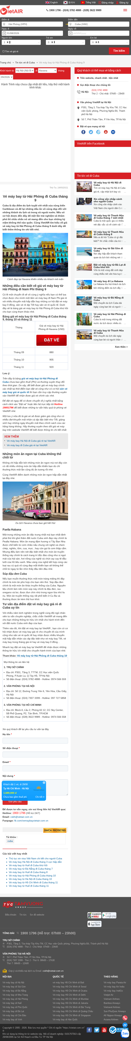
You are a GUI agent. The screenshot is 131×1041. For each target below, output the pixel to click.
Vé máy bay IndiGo (113, 990)
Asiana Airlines (111, 1019)
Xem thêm (120, 347)
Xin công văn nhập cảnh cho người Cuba (108, 200)
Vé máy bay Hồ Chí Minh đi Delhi (69, 995)
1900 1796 (18, 813)
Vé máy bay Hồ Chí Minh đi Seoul (69, 986)
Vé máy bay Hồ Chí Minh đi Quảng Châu (73, 1011)
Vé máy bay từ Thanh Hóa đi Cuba (109, 331)
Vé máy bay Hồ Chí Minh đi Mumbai (71, 999)
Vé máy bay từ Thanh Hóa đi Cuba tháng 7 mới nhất (109, 216)
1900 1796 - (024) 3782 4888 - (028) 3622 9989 (74, 10)
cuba (10, 841)
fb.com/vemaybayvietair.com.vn (31, 820)
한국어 (71, 2)
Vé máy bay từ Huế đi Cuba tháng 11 (28, 885)
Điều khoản (10, 914)
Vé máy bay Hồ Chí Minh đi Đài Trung (71, 1007)
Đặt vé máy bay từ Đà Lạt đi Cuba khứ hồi (110, 266)
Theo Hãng (111, 976)
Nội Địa (7, 976)
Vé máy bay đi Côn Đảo (14, 1015)
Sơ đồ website (37, 914)
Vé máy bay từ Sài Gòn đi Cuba (108, 249)
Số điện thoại (11, 748)
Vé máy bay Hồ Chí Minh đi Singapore (72, 1015)
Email (6, 762)
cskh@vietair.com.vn (21, 816)
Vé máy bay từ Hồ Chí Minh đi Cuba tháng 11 (32, 882)
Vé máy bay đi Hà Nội (13, 982)
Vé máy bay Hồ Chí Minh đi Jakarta (70, 1003)
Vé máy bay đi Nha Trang (15, 995)
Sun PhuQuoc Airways (115, 1011)
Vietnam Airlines (112, 999)
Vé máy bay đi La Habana (108, 281)
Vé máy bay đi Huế (12, 1003)
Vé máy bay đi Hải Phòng (15, 999)
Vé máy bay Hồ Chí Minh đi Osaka (70, 990)
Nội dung (9, 776)
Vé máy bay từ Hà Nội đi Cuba (107, 183)
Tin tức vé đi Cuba (88, 175)
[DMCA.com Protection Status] (54, 830)
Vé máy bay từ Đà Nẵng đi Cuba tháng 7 (30, 868)
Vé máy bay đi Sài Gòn (14, 986)
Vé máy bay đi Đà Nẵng (14, 990)
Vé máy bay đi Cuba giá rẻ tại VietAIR (27, 445)
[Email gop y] (113, 132)
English (54, 2)
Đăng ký (124, 2)
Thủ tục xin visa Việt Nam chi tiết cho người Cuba (34, 858)
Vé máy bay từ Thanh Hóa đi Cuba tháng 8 (109, 233)
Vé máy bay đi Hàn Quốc (65, 1019)
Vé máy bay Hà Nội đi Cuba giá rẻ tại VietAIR (31, 440)
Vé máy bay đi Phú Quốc (15, 1007)
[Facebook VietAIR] (83, 132)
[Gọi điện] (125, 1019)
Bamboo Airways (112, 1003)
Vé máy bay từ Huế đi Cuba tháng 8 (27, 872)
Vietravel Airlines (112, 1007)
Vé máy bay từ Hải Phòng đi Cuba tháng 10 (42, 655)
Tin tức (23, 914)
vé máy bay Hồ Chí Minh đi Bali (68, 982)
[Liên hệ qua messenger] (125, 1026)
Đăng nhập (108, 2)
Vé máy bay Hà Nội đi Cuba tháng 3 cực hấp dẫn (34, 862)
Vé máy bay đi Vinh (12, 1019)
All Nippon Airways (113, 1015)
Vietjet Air (108, 995)
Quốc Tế (58, 976)
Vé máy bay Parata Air (115, 982)
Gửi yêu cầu (15, 801)
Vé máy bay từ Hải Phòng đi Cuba (110, 315)
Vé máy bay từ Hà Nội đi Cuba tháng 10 (29, 879)
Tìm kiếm (119, 50)
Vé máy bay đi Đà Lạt (13, 1011)
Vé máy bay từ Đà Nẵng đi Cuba (109, 298)
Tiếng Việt (91, 2)
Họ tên (7, 734)
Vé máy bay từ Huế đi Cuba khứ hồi (27, 865)
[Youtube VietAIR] (106, 132)
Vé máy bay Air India (114, 986)
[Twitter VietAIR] (91, 132)
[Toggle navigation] (125, 10)
